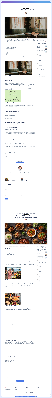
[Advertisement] (26, 205)
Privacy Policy (25, 396)
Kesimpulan (7, 53)
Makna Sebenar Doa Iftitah (8, 46)
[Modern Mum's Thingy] (6, 387)
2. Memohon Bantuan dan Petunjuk (10, 48)
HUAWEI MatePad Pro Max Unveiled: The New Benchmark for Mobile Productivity (40, 52)
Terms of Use (28, 396)
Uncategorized (19, 213)
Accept (35, 396)
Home (17, 213)
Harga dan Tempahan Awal (8, 252)
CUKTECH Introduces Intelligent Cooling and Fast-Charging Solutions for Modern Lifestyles (40, 41)
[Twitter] (45, 3)
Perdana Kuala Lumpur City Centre (16, 258)
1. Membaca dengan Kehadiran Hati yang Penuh (12, 51)
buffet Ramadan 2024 (24, 324)
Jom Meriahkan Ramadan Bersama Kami (10, 254)
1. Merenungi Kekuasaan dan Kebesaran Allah (11, 47)
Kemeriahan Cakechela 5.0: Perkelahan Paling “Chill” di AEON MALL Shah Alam (43, 60)
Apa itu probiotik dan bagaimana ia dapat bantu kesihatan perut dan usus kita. (42, 64)
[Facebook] (44, 3)
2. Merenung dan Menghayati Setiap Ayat (11, 52)
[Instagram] (6, 390)
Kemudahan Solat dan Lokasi (8, 253)
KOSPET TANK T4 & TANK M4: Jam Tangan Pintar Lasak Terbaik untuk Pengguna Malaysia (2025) (43, 69)
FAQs (6, 54)
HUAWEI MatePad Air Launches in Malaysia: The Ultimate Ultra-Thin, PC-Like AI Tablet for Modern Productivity (41, 43)
